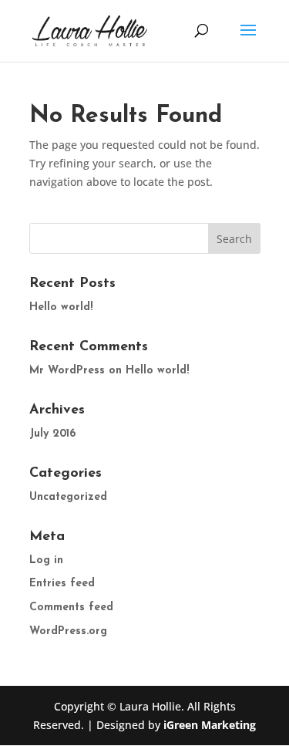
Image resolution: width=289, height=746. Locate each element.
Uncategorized (68, 497)
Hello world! (60, 307)
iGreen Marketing (209, 724)
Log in (46, 560)
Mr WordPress (67, 370)
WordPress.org (68, 631)
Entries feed (62, 583)
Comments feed (71, 607)
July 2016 (52, 434)
